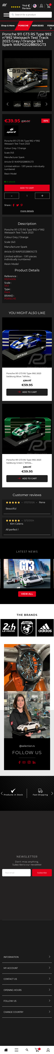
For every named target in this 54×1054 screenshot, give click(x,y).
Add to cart (27, 188)
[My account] (48, 1050)
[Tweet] (18, 205)
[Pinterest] (22, 205)
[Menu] (16, 1050)
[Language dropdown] (35, 6)
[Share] (14, 205)
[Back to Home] (6, 1050)
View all (27, 594)
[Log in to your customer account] (41, 5)
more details (27, 211)
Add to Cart (29, 392)
